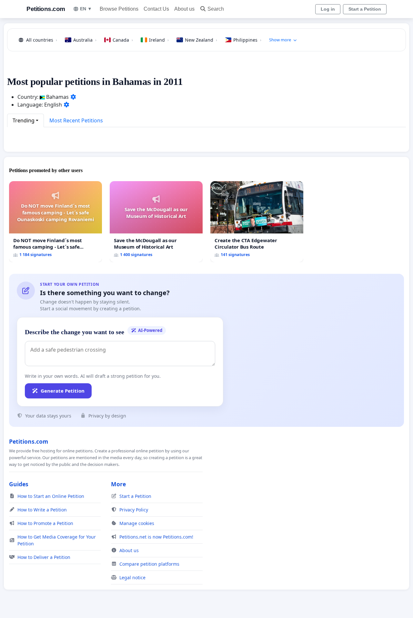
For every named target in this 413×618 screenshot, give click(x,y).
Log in (328, 9)
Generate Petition (63, 390)
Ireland (159, 40)
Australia (84, 40)
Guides (18, 484)
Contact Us (156, 9)
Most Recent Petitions (76, 120)
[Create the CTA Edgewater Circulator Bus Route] (256, 221)
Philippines (247, 40)
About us (184, 9)
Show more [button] (280, 40)
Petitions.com (45, 8)
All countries (41, 40)
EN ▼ (86, 8)
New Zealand (201, 40)
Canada (123, 40)
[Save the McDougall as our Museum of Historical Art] (156, 221)
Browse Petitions (119, 9)
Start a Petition (364, 9)
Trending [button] (24, 120)
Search (215, 9)
